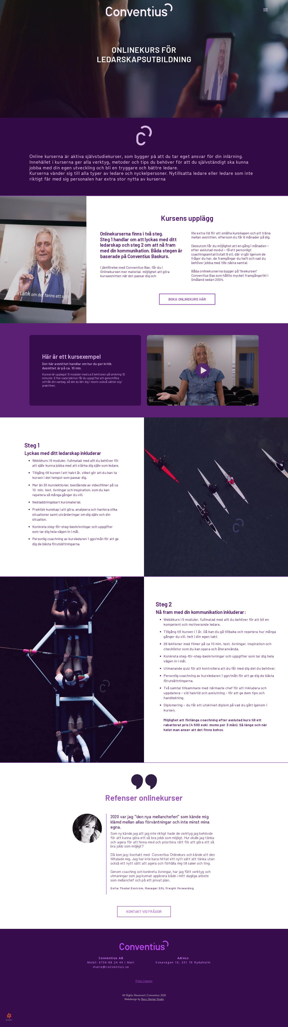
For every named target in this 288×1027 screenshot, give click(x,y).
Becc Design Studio (152, 999)
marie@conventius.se (111, 967)
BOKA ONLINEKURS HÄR (187, 299)
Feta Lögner (144, 981)
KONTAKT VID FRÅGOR (144, 911)
